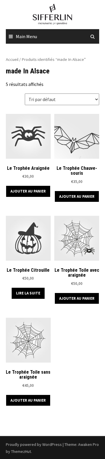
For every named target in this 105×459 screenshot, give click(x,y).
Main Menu (26, 36)
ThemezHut (21, 451)
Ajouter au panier (28, 191)
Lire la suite (28, 293)
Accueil (12, 59)
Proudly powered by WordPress (34, 444)
